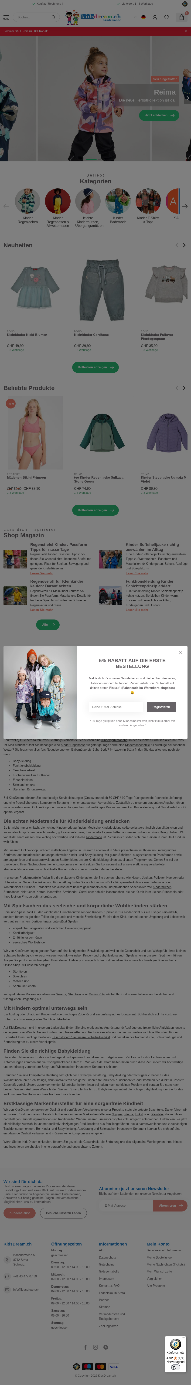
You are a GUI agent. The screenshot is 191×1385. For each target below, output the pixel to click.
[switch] (175, 1367)
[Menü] (183, 1339)
